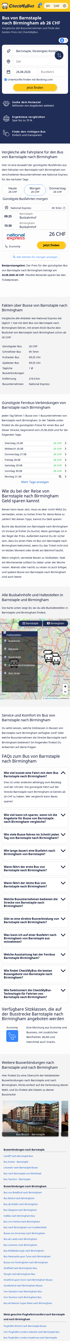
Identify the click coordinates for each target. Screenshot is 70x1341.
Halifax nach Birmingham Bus (19, 1219)
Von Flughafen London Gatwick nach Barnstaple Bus (31, 1335)
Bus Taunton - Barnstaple (17, 1182)
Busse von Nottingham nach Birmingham (26, 1265)
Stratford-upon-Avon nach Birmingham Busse (28, 1283)
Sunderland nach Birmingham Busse (23, 1289)
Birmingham (57, 626)
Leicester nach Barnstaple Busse (21, 1170)
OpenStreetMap (52, 701)
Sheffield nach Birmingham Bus (20, 1271)
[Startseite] (18, 6)
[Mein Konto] (39, 5)
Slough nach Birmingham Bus (19, 1277)
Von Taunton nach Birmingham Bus (22, 1300)
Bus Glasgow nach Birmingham (20, 1213)
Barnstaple (31, 626)
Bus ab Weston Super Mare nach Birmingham (28, 1306)
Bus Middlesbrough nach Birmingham (24, 1254)
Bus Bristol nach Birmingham (19, 1201)
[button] (56, 664)
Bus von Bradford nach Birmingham (23, 1195)
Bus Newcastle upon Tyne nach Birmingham (27, 1259)
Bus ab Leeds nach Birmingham (20, 1242)
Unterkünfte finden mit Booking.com (30, 79)
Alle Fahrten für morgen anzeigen (37, 257)
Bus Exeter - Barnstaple (16, 1165)
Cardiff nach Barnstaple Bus (18, 1159)
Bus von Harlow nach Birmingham (22, 1225)
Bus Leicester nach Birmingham (20, 1248)
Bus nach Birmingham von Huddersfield (25, 1230)
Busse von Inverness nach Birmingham (24, 1236)
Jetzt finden (51, 245)
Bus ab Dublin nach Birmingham (21, 1207)
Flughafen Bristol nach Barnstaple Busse (25, 1329)
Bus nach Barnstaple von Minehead (22, 1176)
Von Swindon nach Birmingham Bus (23, 1294)
